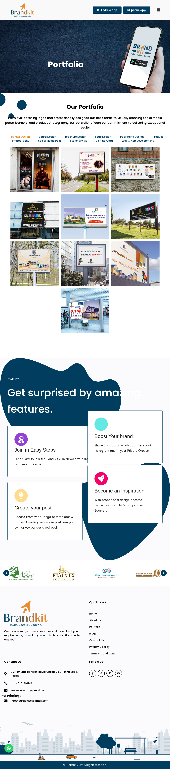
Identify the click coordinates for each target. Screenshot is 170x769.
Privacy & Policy (99, 647)
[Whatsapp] (101, 673)
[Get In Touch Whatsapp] (8, 748)
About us (95, 620)
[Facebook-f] (92, 673)
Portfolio (94, 627)
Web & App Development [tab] (138, 140)
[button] (158, 10)
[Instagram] (109, 673)
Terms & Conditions (102, 653)
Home (93, 613)
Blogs (92, 633)
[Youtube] (118, 673)
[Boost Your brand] (101, 424)
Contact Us (96, 640)
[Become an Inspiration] (101, 478)
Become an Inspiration (119, 490)
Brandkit (71, 765)
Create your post (32, 507)
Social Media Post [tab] (49, 140)
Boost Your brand (113, 436)
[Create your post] (21, 495)
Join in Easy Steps (35, 450)
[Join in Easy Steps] (21, 439)
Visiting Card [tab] (105, 140)
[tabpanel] (85, 241)
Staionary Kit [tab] (78, 140)
